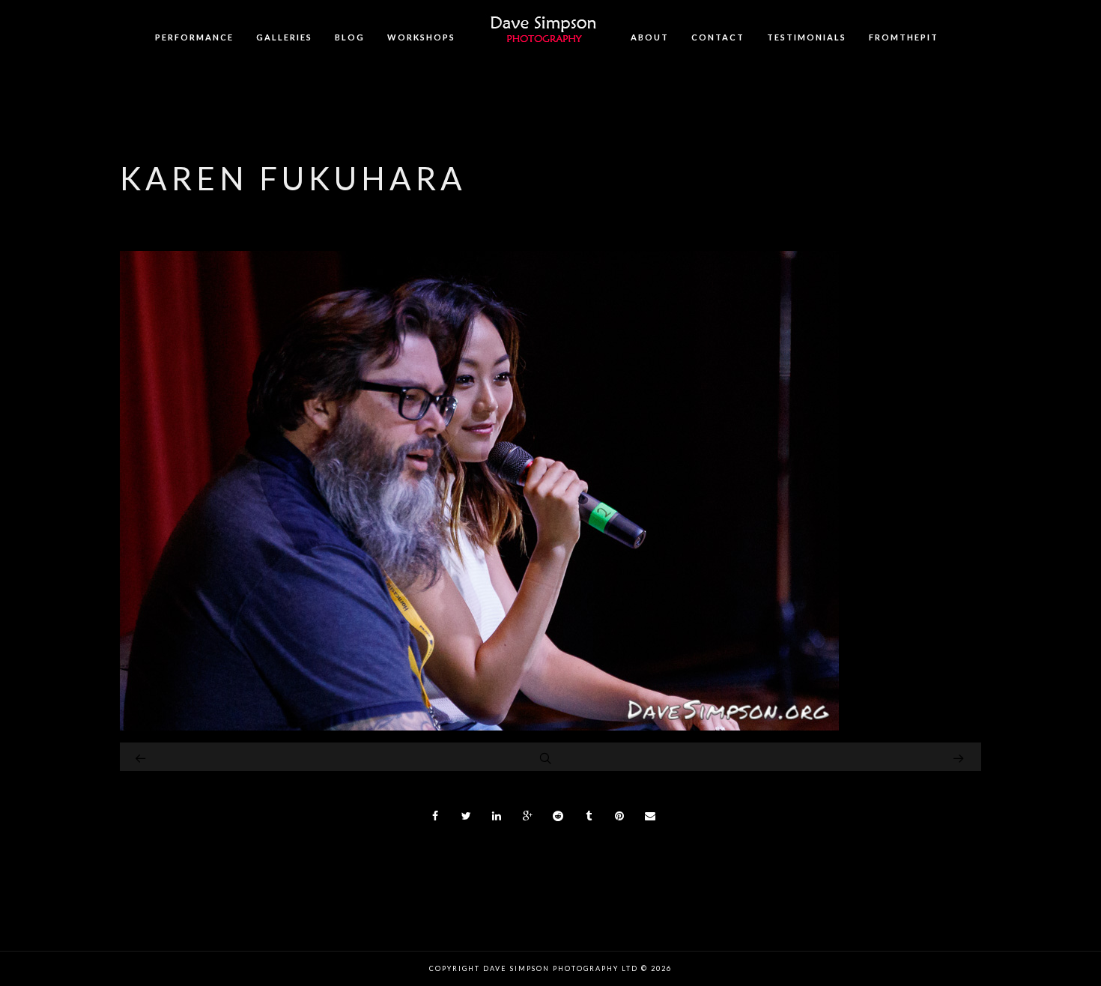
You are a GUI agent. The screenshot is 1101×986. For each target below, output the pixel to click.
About (650, 37)
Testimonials (806, 37)
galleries (284, 37)
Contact (717, 37)
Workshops (421, 37)
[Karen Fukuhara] (479, 726)
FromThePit (903, 37)
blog (350, 37)
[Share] (436, 816)
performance (194, 37)
